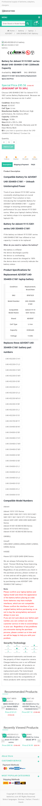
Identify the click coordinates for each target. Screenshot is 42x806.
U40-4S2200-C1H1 (12, 359)
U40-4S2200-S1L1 (12, 410)
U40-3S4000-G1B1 (12, 432)
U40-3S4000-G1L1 (12, 466)
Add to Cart (8, 147)
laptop (31, 31)
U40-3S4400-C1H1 (12, 438)
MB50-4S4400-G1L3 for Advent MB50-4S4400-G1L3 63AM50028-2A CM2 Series (11, 707)
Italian (28, 799)
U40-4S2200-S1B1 (12, 404)
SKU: (26, 72)
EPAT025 (32, 72)
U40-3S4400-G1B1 (12, 461)
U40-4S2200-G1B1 (12, 381)
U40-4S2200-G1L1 (12, 387)
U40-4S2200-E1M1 (13, 376)
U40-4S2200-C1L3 (12, 364)
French (35, 799)
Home (12, 31)
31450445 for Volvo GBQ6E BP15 (31, 738)
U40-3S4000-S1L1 (12, 489)
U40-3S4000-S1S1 (12, 495)
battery (21, 31)
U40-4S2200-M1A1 (13, 398)
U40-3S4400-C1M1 (13, 444)
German (21, 799)
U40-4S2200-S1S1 (12, 415)
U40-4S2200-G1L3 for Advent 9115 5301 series (11, 739)
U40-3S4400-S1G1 (12, 483)
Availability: (7, 72)
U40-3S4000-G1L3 (12, 472)
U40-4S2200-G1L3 (12, 393)
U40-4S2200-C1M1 (13, 370)
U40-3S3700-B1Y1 (12, 421)
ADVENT (9, 33)
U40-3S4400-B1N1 (12, 427)
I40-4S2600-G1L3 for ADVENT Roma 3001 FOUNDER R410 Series (30, 707)
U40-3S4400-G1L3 (12, 478)
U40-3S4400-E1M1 (13, 449)
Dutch (21, 802)
